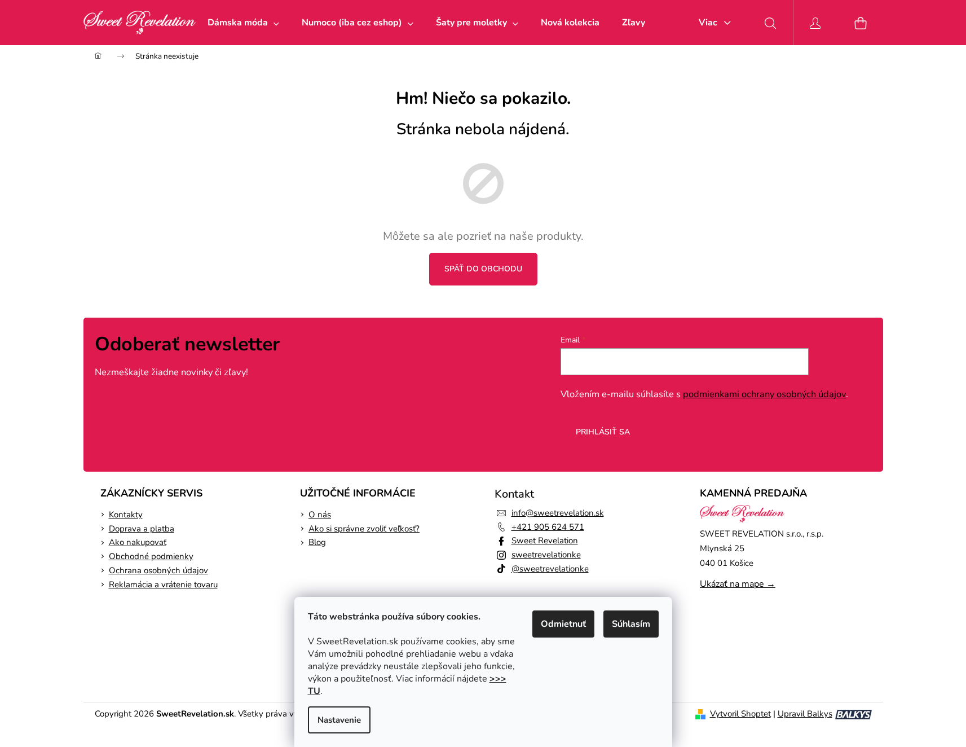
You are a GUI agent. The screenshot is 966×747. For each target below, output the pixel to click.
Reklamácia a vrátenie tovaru (163, 584)
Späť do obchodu (483, 268)
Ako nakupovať (137, 542)
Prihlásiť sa (603, 432)
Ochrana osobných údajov (158, 570)
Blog (317, 542)
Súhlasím (631, 624)
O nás (319, 514)
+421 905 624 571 (547, 527)
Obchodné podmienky (151, 556)
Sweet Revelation (544, 540)
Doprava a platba (141, 528)
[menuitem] (243, 22)
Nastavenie (339, 720)
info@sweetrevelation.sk (557, 512)
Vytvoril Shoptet (740, 713)
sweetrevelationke (546, 554)
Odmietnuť (563, 624)
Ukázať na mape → (737, 584)
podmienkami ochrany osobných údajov (764, 394)
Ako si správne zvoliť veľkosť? (364, 528)
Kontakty (126, 514)
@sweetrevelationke (550, 568)
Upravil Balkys (805, 713)
